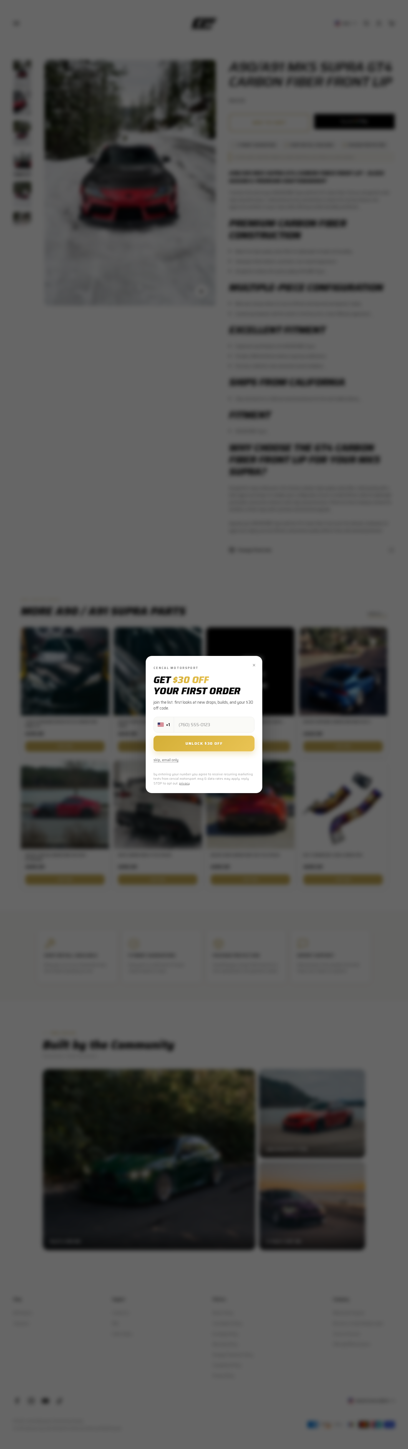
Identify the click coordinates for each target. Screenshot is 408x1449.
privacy (184, 783)
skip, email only (165, 760)
